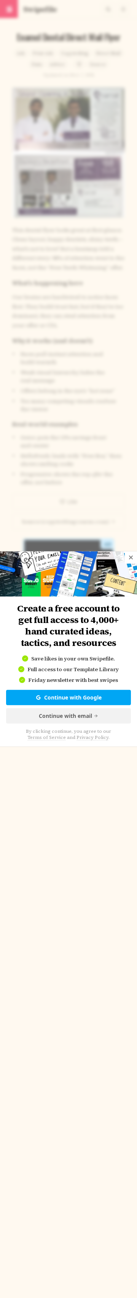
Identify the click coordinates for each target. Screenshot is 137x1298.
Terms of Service (46, 737)
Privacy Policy (92, 737)
